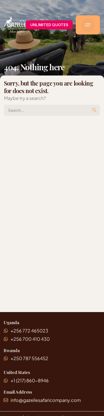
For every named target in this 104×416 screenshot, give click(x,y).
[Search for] (52, 110)
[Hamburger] (88, 24)
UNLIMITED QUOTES (49, 25)
